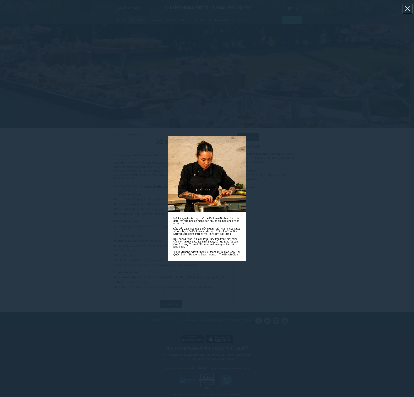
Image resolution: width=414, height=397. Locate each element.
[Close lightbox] (407, 9)
